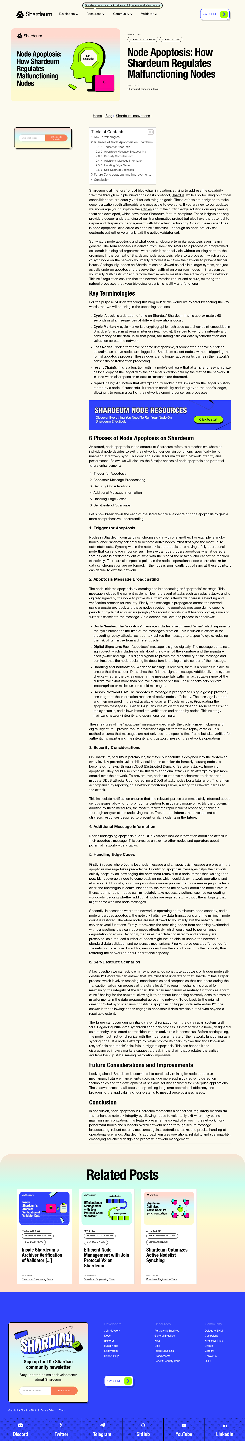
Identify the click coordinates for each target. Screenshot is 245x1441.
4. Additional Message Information (122, 161)
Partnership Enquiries (166, 1331)
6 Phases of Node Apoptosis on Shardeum (123, 142)
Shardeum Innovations (143, 40)
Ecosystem (111, 1351)
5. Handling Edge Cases (115, 165)
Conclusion (101, 180)
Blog (108, 116)
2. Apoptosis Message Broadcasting (123, 152)
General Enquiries (164, 1336)
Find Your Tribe (214, 1341)
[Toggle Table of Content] (149, 132)
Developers (67, 14)
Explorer (109, 1341)
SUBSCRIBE (64, 1390)
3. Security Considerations (117, 156)
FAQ (157, 1341)
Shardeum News (171, 40)
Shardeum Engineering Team (143, 89)
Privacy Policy (48, 1410)
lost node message (148, 865)
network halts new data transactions (166, 916)
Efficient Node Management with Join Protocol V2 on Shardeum (106, 1257)
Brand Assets (162, 1356)
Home (97, 116)
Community (121, 14)
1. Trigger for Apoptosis (115, 147)
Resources (94, 14)
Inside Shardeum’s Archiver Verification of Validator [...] (42, 1254)
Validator (147, 14)
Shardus (178, 195)
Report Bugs (111, 1356)
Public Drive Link (164, 1351)
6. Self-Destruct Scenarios (117, 170)
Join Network (112, 1331)
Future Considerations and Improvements (122, 174)
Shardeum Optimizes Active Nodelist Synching (167, 1254)
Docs (107, 1336)
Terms (62, 1410)
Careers (209, 1351)
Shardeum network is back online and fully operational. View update (122, 6)
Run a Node (111, 1346)
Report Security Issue (167, 1361)
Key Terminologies (107, 137)
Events (209, 1346)
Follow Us (211, 1356)
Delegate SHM (214, 1331)
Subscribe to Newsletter (56, 138)
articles (146, 209)
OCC (207, 1361)
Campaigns (211, 1336)
